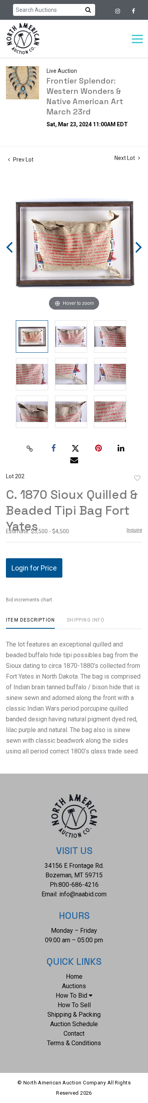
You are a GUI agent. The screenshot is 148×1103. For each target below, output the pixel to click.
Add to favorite (137, 478)
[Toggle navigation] (137, 39)
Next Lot (125, 158)
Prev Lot (23, 159)
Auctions (74, 986)
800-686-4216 (78, 884)
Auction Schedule (74, 1024)
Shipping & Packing (74, 1014)
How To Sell (74, 1005)
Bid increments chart (29, 600)
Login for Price (34, 568)
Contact (74, 1033)
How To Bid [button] (71, 995)
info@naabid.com (83, 894)
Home (74, 976)
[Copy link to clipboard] (29, 448)
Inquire (134, 530)
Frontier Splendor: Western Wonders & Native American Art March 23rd (85, 96)
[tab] (30, 623)
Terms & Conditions (74, 1043)
